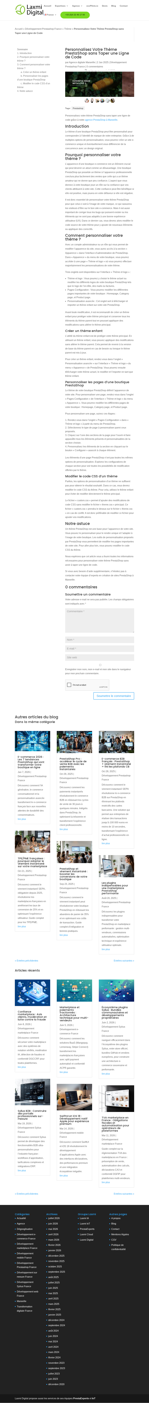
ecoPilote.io (92, 6)
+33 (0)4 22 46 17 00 (75, 15)
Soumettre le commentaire (114, 695)
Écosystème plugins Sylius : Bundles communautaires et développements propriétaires (115, 1012)
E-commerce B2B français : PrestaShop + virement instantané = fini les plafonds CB (116, 762)
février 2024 (54, 1357)
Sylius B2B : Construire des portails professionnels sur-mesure (32, 1115)
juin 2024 (53, 1336)
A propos (115, 1218)
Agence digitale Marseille (82, 62)
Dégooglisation (25, 1229)
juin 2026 (53, 1223)
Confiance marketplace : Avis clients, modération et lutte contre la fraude (32, 1015)
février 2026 (54, 1245)
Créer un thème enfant (33, 72)
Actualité (21, 1218)
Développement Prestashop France (43, 29)
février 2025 (54, 1309)
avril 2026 (53, 1234)
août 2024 (53, 1331)
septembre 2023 (56, 1368)
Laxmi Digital (86, 1240)
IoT (88, 1223)
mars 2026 (53, 1240)
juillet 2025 (54, 1282)
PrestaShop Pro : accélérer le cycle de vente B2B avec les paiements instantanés (73, 764)
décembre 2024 (56, 1320)
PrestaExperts (87, 1229)
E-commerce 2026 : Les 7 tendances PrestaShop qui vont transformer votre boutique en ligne (31, 762)
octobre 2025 (55, 1266)
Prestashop (78, 108)
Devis (105, 6)
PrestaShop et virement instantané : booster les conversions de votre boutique (74, 874)
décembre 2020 (56, 1384)
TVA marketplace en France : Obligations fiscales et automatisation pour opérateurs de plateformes (115, 1124)
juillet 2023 (54, 1373)
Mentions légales (120, 1234)
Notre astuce (25, 91)
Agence (76, 6)
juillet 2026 (54, 1218)
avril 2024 (53, 1347)
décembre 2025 (56, 1256)
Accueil (47, 6)
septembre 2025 (56, 1272)
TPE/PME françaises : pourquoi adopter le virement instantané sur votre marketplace (32, 862)
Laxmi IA (84, 1218)
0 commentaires (95, 66)
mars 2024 (53, 1352)
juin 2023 (53, 1379)
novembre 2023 (56, 1363)
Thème (67, 29)
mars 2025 (53, 1304)
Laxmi (83, 1223)
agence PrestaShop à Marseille (101, 120)
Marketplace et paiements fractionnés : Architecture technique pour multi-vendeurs (74, 1013)
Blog (113, 6)
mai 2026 (53, 1229)
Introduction (24, 53)
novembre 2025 (56, 1261)
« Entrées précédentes (26, 960)
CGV (113, 1240)
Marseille (21, 1301)
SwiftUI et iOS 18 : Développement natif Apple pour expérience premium (74, 1120)
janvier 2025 (54, 1315)
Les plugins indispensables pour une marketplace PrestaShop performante (115, 888)
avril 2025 (53, 1298)
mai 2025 (53, 1293)
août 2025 (53, 1277)
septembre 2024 (56, 1325)
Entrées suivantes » (124, 960)
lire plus (22, 819)
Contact (124, 6)
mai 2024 (53, 1341)
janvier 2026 (54, 1250)
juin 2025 (53, 1288)
